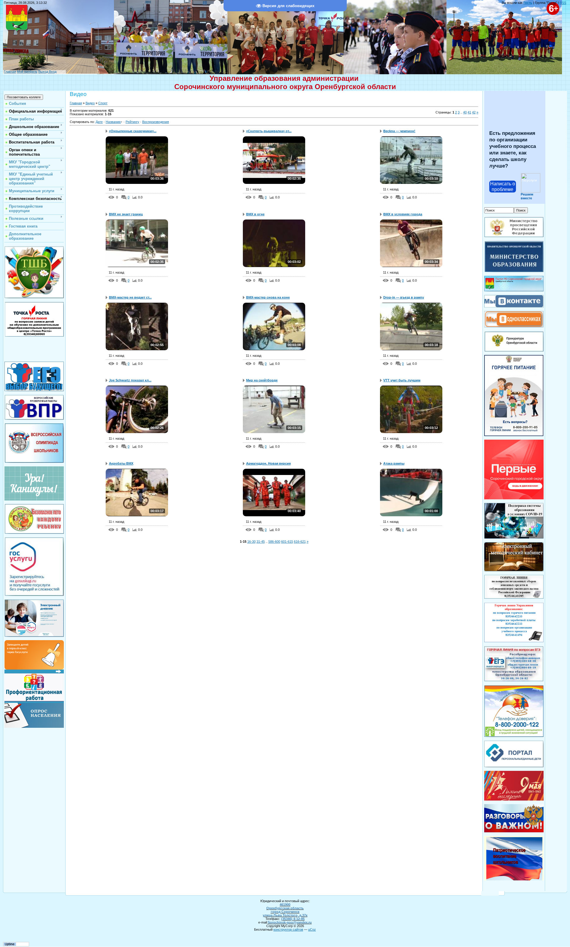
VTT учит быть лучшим (401, 380)
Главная (10, 71)
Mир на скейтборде (262, 380)
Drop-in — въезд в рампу (403, 297)
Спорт (102, 103)
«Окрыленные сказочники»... (132, 131)
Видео (90, 103)
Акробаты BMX (121, 463)
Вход (52, 71)
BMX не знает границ (126, 214)
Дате (99, 122)
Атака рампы (393, 463)
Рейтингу (132, 122)
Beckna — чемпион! (399, 131)
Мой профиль (27, 71)
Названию (113, 122)
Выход (43, 71)
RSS (563, 2)
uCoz (312, 929)
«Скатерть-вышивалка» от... (269, 131)
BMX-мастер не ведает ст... (130, 297)
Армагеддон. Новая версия (268, 463)
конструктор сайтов (288, 929)
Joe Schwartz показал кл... (130, 380)
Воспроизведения (155, 122)
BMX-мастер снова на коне (268, 297)
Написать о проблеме (502, 186)
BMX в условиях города (402, 214)
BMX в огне (255, 214)
